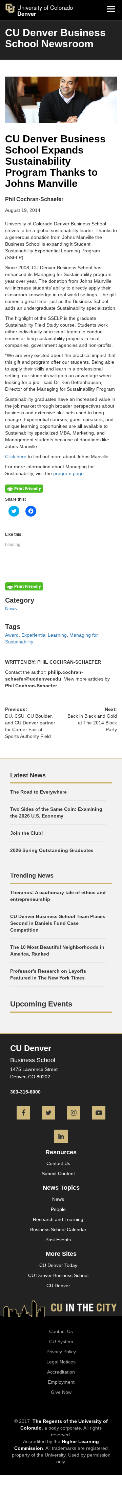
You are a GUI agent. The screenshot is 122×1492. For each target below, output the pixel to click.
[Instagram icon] (73, 1113)
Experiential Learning (44, 635)
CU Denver (58, 1285)
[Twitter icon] (48, 1113)
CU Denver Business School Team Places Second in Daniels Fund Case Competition (57, 923)
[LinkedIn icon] (61, 1137)
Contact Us (58, 1163)
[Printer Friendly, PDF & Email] (24, 488)
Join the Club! (26, 833)
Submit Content (58, 1173)
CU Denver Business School (58, 1275)
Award (12, 635)
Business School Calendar (58, 1229)
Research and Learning (58, 1219)
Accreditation (61, 1372)
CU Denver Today (58, 1265)
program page (68, 473)
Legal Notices (61, 1361)
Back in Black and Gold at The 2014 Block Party (92, 722)
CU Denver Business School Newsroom (55, 38)
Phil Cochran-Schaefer (31, 685)
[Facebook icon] (23, 1113)
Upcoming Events (41, 1004)
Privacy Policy (61, 1351)
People (58, 1209)
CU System (61, 1341)
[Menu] (111, 8)
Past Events (58, 1239)
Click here (15, 456)
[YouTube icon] (98, 1113)
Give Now (61, 1392)
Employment (61, 1382)
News (11, 608)
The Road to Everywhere (38, 792)
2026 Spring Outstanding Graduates (52, 850)
